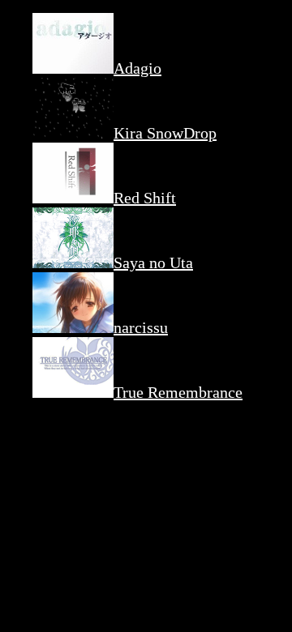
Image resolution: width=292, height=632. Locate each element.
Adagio (137, 68)
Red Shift (145, 198)
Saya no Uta (153, 262)
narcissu (141, 327)
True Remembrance (178, 392)
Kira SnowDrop (165, 133)
